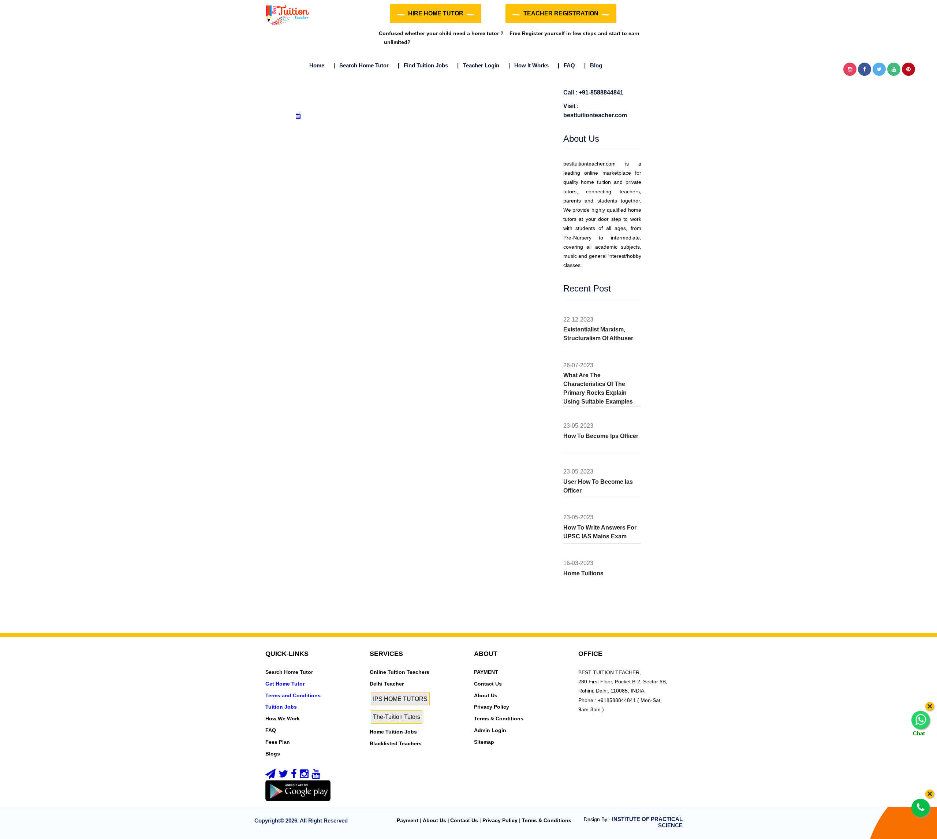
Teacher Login (478, 65)
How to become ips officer (600, 436)
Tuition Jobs (281, 707)
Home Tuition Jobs (393, 732)
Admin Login (490, 730)
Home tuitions (583, 573)
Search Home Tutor (361, 65)
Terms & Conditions (498, 718)
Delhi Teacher (387, 684)
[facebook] (294, 776)
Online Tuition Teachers (399, 672)
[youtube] (315, 776)
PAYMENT (486, 672)
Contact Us (488, 684)
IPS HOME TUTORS (400, 699)
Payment (407, 820)
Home (316, 65)
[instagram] (304, 776)
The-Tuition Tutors (396, 717)
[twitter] (283, 776)
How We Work (282, 718)
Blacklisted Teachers (396, 743)
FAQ (566, 65)
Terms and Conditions (293, 695)
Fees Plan (277, 742)
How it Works (528, 65)
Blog (593, 65)
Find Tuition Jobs (423, 65)
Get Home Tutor (285, 684)
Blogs (272, 754)
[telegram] (270, 776)
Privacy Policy (491, 707)
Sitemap (484, 742)
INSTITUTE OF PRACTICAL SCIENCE (647, 822)
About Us (485, 695)
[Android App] (298, 790)
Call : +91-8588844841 (593, 92)
